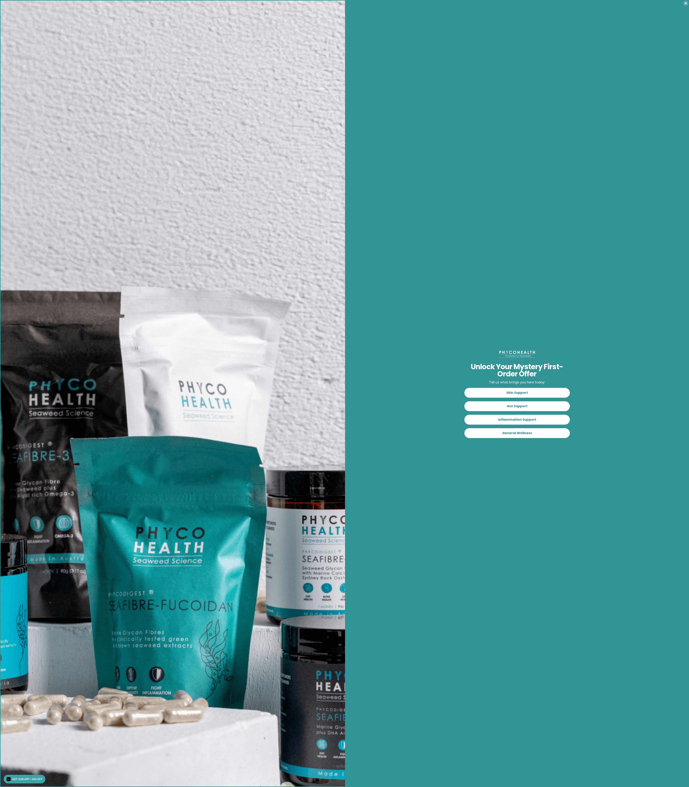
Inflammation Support (517, 419)
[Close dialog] (686, 3)
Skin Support (517, 392)
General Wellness (517, 433)
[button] (24, 779)
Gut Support (517, 406)
